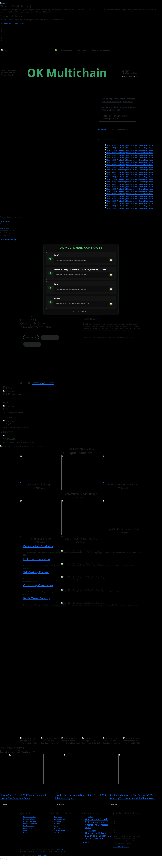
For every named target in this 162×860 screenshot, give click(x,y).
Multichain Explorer (30, 819)
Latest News (27, 828)
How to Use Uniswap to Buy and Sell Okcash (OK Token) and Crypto (98, 836)
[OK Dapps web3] (0, 219)
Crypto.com (58, 828)
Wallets (114, 804)
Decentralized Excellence (38, 546)
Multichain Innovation (36, 559)
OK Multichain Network (120, 129)
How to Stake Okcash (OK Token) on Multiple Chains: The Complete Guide (23, 796)
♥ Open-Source (42, 855)
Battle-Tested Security (36, 598)
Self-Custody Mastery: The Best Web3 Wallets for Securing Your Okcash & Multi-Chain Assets (135, 796)
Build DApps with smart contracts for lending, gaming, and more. (118, 100)
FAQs (25, 833)
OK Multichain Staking (8, 240)
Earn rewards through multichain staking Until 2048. (119, 108)
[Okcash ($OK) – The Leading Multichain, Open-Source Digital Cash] (2, 3)
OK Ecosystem (66, 50)
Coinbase (57, 821)
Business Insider (60, 830)
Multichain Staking (29, 817)
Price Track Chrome (30, 824)
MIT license (59, 849)
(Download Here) (42, 383)
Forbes (56, 833)
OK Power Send (28, 826)
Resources (82, 50)
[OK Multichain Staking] (0, 237)
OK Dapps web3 (5, 222)
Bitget (56, 826)
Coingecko (58, 817)
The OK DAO (4, 228)
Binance (57, 824)
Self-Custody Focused (36, 572)
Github (25, 830)
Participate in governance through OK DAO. (115, 117)
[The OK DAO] (0, 226)
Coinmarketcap (59, 819)
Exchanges (60, 804)
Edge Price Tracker (29, 821)
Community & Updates (101, 50)
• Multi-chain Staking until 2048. (14, 23)
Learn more (87, 843)
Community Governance (38, 585)
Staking (4, 804)
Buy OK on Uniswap (121, 847)
